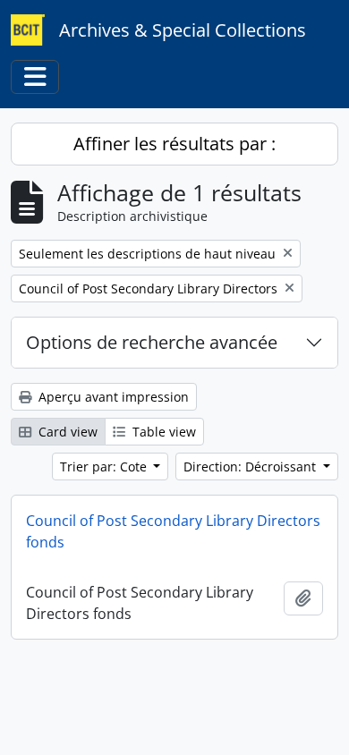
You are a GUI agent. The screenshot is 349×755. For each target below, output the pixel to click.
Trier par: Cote (105, 466)
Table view (162, 431)
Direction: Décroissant (251, 466)
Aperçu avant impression (112, 396)
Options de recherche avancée (151, 342)
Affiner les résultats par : (174, 143)
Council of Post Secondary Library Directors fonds (173, 531)
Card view (66, 431)
